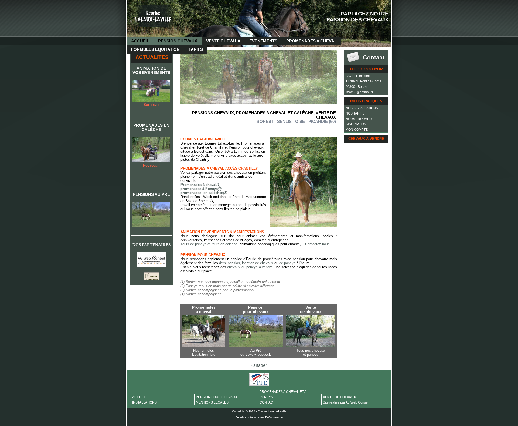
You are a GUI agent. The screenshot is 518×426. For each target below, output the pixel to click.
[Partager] (258, 366)
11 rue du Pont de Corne (363, 81)
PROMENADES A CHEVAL (311, 41)
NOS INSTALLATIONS (362, 108)
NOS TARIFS (355, 113)
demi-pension (229, 263)
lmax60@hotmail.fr (359, 92)
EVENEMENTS (263, 41)
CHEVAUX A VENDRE (366, 139)
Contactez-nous (317, 244)
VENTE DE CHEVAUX (339, 397)
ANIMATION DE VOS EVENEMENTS (151, 70)
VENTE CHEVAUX (223, 41)
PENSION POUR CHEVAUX (216, 397)
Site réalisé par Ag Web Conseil (346, 402)
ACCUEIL (140, 41)
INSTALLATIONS (144, 402)
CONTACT (267, 402)
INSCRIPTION (356, 124)
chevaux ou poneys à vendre (249, 267)
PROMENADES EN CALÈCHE (151, 127)
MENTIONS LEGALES (212, 402)
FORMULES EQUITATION (155, 49)
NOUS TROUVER (359, 119)
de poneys (288, 263)
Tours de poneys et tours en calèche (208, 244)
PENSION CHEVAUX (177, 41)
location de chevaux (258, 263)
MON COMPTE (357, 130)
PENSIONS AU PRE (151, 194)
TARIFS (196, 49)
